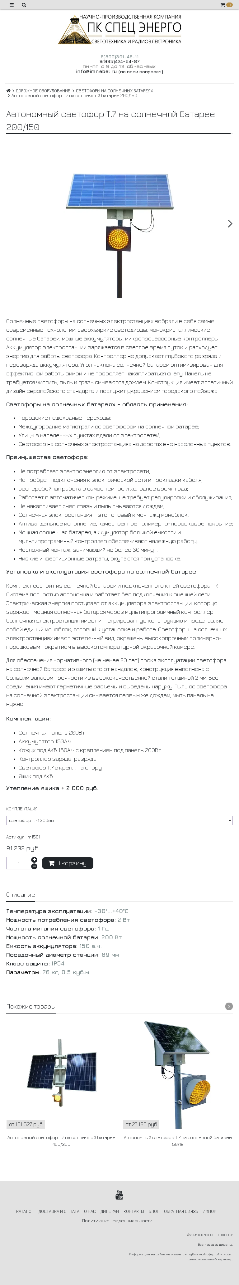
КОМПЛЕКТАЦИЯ (22, 808)
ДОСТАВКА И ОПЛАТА (59, 1211)
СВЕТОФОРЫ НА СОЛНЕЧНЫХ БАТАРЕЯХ (114, 90)
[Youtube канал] (119, 1194)
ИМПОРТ (210, 1211)
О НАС (90, 1211)
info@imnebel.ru (96, 71)
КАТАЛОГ (25, 1211)
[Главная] (8, 90)
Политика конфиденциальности (117, 1220)
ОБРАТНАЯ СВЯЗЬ (181, 1211)
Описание (20, 894)
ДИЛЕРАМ (110, 1211)
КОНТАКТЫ (134, 1211)
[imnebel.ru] (119, 29)
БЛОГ (154, 1211)
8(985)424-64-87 (119, 61)
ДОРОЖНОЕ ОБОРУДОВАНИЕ (43, 90)
